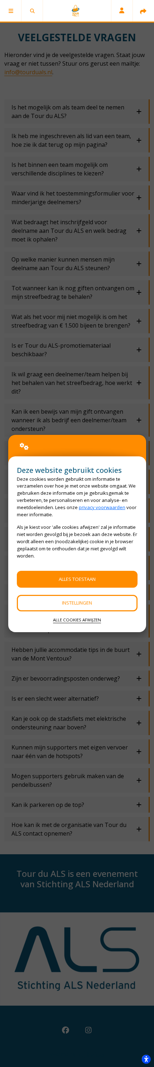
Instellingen (77, 603)
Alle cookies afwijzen (77, 619)
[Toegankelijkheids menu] (146, 1059)
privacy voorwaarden (102, 507)
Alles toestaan (77, 579)
